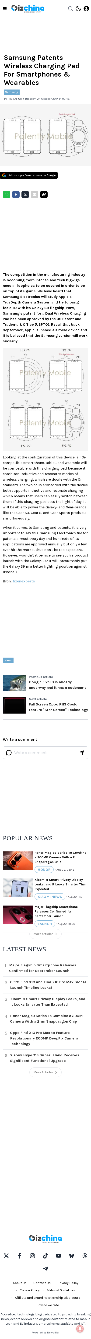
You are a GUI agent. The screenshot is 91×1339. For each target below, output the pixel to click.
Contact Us (42, 1283)
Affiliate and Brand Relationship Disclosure (47, 1298)
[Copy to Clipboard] (44, 194)
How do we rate (47, 1305)
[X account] (6, 1256)
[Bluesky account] (71, 1256)
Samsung (11, 92)
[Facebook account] (19, 1256)
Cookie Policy (30, 1290)
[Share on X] (25, 194)
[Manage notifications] (80, 1329)
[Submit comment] (81, 752)
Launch (45, 924)
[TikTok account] (45, 1256)
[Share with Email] (34, 194)
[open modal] (86, 8)
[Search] (70, 8)
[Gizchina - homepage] (27, 8)
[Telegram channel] (45, 1268)
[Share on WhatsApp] (6, 194)
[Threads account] (85, 1256)
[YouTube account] (58, 1256)
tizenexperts (24, 581)
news (8, 660)
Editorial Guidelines (60, 1290)
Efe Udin (18, 98)
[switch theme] (78, 8)
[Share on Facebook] (16, 194)
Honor (44, 869)
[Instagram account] (32, 1256)
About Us (20, 1283)
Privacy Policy (67, 1283)
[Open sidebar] (4, 8)
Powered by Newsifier (45, 1332)
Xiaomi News (50, 896)
